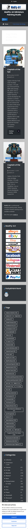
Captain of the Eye (13, 70)
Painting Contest (11, 60)
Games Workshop (11, 348)
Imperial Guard (10, 351)
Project (8, 492)
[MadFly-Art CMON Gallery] (13, 249)
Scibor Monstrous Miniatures (14, 409)
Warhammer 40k (11, 441)
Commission (9, 158)
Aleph (17, 316)
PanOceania (10, 396)
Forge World (10, 338)
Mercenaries (10, 373)
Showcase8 (9, 495)
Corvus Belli (10, 332)
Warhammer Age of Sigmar (13, 444)
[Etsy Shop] (13, 240)
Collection (8, 460)
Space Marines (11, 420)
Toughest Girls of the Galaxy (14, 433)
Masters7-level (11, 370)
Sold (7, 500)
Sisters (9, 417)
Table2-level (10, 423)
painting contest (11, 393)
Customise (14, 521)
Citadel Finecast (11, 322)
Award (8, 56)
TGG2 (8, 429)
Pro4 (7, 487)
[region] (14, 515)
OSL (8, 389)
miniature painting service (14, 377)
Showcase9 (9, 62)
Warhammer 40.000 (12, 438)
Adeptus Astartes (11, 312)
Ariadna (9, 319)
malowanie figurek (12, 364)
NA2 (8, 383)
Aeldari (9, 316)
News (7, 478)
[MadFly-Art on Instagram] (13, 260)
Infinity (9, 354)
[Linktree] (13, 244)
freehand (9, 344)
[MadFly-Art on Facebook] (13, 255)
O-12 (18, 386)
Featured (15, 56)
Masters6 (8, 473)
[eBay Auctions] (13, 236)
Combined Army (11, 325)
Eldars (8, 335)
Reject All (14, 525)
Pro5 (7, 489)
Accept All (14, 517)
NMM (17, 383)
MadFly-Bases (10, 361)
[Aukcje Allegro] (13, 231)
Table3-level (10, 426)
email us (15, 214)
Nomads (9, 386)
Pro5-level (10, 402)
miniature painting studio (14, 380)
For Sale (8, 58)
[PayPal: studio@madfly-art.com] (13, 277)
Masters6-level (11, 367)
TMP (17, 429)
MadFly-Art (11, 77)
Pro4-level (10, 399)
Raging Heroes (11, 405)
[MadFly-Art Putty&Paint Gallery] (13, 271)
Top (16, 62)
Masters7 (17, 158)
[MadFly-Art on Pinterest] (13, 265)
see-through (10, 413)
